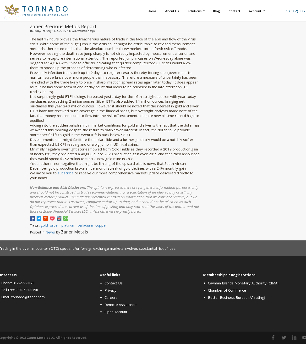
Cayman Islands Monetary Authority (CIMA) (243, 283)
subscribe (66, 173)
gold (44, 225)
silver (54, 225)
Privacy (110, 290)
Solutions (194, 11)
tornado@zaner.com (28, 296)
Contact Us (113, 283)
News (50, 232)
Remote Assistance (120, 304)
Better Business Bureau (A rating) (236, 297)
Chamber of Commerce (227, 290)
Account (255, 11)
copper (101, 225)
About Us (172, 11)
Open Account (115, 311)
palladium (85, 225)
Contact (234, 11)
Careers (111, 297)
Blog (216, 11)
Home (152, 11)
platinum (68, 225)
